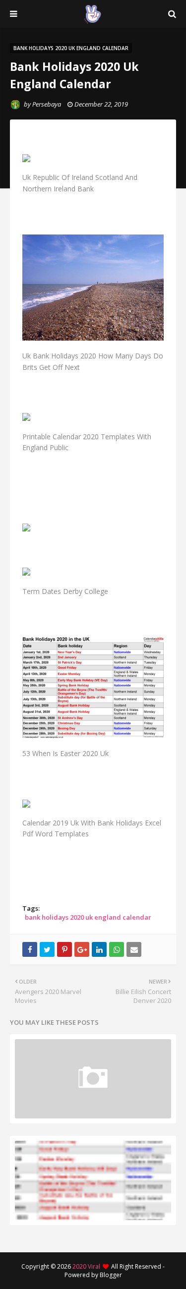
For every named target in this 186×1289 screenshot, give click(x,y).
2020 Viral (86, 1266)
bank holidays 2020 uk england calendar (88, 917)
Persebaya (46, 104)
